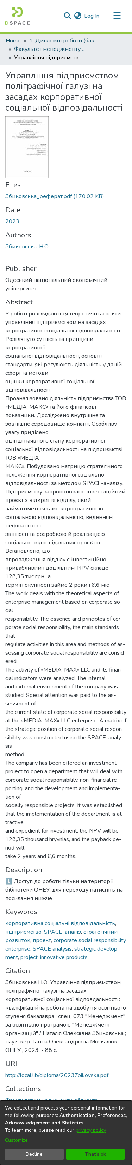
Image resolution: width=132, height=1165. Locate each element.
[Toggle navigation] (117, 16)
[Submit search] (67, 16)
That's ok (95, 1154)
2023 (12, 221)
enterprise (17, 949)
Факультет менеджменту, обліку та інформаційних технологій (49, 49)
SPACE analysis (52, 949)
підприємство (23, 932)
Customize (16, 1140)
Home (13, 41)
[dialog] (66, 1133)
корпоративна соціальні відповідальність (60, 923)
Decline (34, 1154)
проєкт (42, 940)
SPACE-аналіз (62, 932)
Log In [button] (92, 16)
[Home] (17, 16)
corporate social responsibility (90, 940)
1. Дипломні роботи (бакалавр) (64, 41)
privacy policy (91, 1130)
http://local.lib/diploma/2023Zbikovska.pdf (56, 1075)
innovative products (64, 957)
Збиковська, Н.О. (27, 246)
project (29, 957)
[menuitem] (77, 16)
